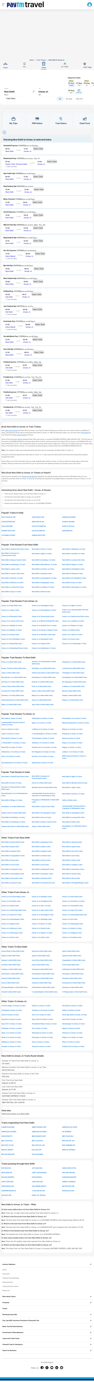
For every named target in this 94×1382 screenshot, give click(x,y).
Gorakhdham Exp (10, 336)
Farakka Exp (8, 377)
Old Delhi (9, 297)
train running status (20, 435)
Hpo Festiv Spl (9, 173)
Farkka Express (9, 362)
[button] (79, 91)
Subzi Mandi (10, 256)
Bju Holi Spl (8, 265)
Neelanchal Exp (9, 158)
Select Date (38, 149)
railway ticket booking (29, 476)
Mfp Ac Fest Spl (9, 225)
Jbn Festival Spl (9, 306)
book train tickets (11, 430)
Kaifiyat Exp (8, 291)
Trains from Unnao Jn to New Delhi (15, 1114)
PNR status (85, 433)
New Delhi (9, 151)
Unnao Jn (27, 151)
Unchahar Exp (9, 321)
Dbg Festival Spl (10, 186)
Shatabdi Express (10, 145)
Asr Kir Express (9, 250)
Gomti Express (9, 212)
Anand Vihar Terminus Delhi (16, 164)
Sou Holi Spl (8, 349)
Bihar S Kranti (9, 199)
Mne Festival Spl (10, 278)
